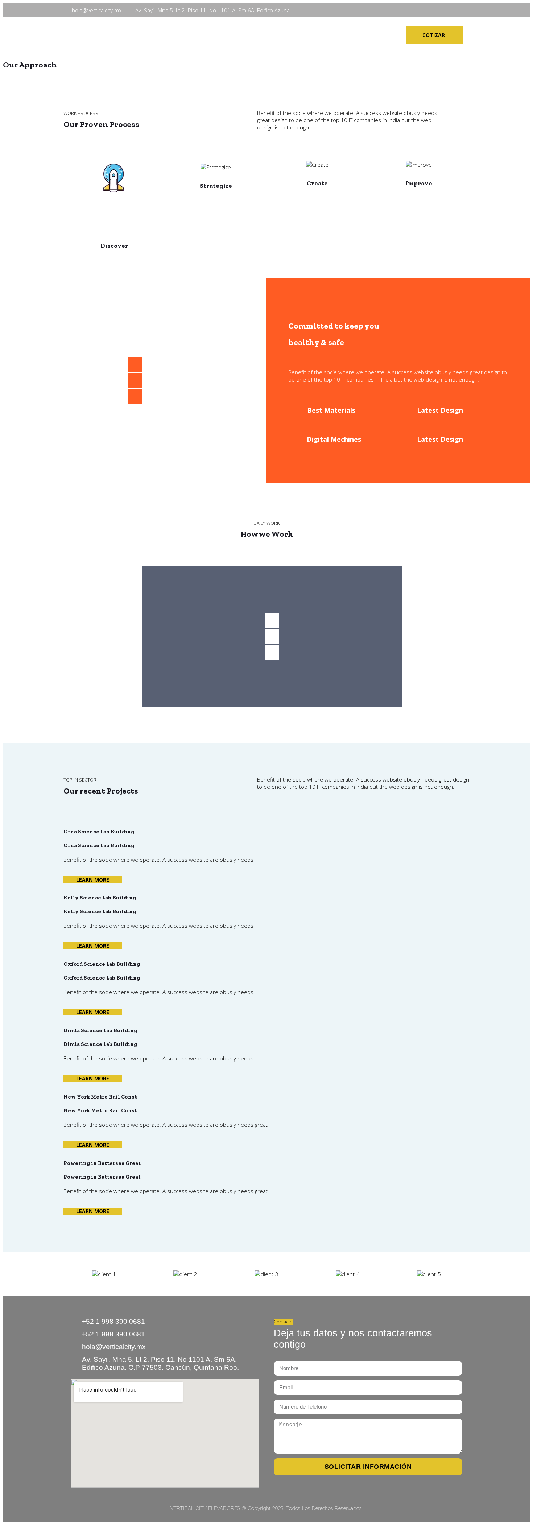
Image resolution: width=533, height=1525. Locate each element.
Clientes (295, 35)
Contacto (334, 35)
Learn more (92, 879)
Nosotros (215, 35)
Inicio (179, 35)
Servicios (257, 35)
